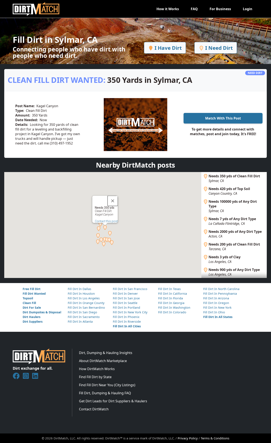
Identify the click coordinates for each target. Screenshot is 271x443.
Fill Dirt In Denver (125, 294)
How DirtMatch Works (97, 369)
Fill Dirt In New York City (130, 312)
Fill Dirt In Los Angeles (84, 298)
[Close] (113, 201)
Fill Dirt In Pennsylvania (220, 294)
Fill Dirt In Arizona (216, 298)
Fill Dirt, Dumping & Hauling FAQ (105, 393)
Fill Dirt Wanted (34, 294)
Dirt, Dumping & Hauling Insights (105, 352)
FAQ (194, 9)
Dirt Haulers (31, 317)
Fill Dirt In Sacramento (84, 317)
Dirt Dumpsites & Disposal (42, 312)
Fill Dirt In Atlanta (80, 321)
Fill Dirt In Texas (169, 289)
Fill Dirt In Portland (126, 308)
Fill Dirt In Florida (170, 298)
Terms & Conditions (215, 438)
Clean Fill (29, 303)
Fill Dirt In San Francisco (130, 289)
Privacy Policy (188, 438)
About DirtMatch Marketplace (103, 360)
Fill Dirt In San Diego (82, 312)
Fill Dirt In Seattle (125, 303)
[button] (105, 227)
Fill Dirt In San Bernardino (86, 308)
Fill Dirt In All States (217, 317)
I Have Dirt (167, 47)
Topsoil (28, 298)
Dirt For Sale (32, 308)
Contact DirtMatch (94, 409)
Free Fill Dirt (31, 289)
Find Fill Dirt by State (95, 377)
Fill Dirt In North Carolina (221, 289)
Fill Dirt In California (172, 294)
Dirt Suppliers (33, 321)
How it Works (167, 9)
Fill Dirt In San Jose (126, 298)
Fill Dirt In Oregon (216, 303)
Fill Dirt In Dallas (79, 289)
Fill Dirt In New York (217, 308)
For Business (220, 9)
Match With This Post (223, 118)
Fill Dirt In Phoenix (126, 317)
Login (247, 9)
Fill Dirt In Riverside (127, 321)
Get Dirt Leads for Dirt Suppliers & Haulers (113, 401)
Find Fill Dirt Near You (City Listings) (107, 385)
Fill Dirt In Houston (81, 294)
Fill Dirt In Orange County (86, 303)
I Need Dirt (218, 47)
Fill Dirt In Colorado (172, 312)
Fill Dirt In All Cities (127, 326)
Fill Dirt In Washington (174, 308)
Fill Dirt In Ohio (214, 312)
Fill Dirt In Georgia (171, 303)
